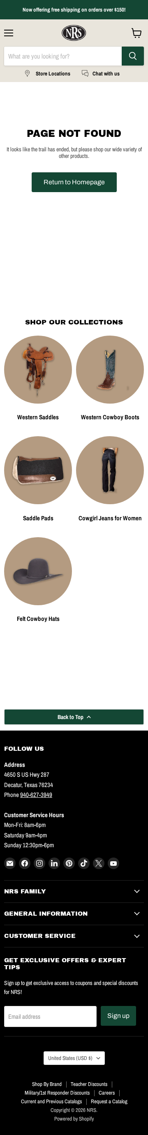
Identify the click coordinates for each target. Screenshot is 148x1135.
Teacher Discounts (89, 1084)
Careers (107, 1092)
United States (70, 1058)
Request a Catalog (109, 1101)
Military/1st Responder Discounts (57, 1092)
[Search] (133, 56)
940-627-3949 (36, 794)
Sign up (118, 1015)
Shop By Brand (47, 1084)
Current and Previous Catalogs (51, 1101)
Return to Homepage (74, 182)
